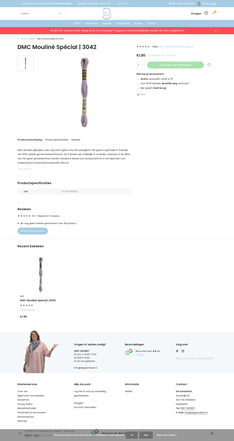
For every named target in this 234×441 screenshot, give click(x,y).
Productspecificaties (56, 139)
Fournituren (91, 23)
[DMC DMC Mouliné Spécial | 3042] (40, 274)
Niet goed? (153, 87)
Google (212, 3)
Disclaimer (23, 399)
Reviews (75, 139)
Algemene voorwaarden (31, 395)
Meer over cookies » (167, 435)
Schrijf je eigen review (33, 231)
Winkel (172, 3)
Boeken (139, 23)
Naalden (107, 23)
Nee (146, 435)
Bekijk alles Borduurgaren (180, 46)
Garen (77, 23)
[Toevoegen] (55, 316)
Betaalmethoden (27, 408)
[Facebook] (177, 351)
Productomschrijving (30, 139)
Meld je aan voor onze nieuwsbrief (195, 358)
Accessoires (123, 23)
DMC (161, 46)
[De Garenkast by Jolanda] (116, 13)
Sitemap (22, 421)
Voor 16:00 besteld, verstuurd (164, 83)
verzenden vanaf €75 (156, 79)
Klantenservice (186, 3)
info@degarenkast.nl (195, 412)
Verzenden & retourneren (32, 412)
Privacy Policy (25, 404)
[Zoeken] (60, 13)
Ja (131, 435)
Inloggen (79, 403)
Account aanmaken (85, 407)
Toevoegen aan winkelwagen (175, 65)
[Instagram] (183, 351)
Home (31, 38)
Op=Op (152, 23)
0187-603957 (188, 408)
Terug (23, 38)
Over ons (23, 391)
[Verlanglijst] (206, 13)
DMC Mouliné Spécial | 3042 (38, 300)
